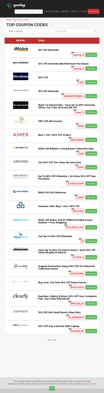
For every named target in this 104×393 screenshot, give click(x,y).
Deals (74, 11)
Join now (94, 11)
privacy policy (90, 383)
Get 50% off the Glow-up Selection (59, 162)
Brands (65, 11)
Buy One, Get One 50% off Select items (62, 282)
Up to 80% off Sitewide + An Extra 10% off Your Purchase (67, 177)
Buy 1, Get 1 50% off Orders (54, 135)
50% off (43, 77)
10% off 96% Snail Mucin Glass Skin (59, 312)
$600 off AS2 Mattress (52, 192)
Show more (52, 339)
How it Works (52, 11)
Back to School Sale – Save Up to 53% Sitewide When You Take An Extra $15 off (66, 106)
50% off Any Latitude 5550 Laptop (58, 326)
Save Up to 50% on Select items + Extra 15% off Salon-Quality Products (66, 251)
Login (84, 11)
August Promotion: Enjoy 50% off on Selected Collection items (66, 267)
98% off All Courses (50, 121)
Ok (52, 388)
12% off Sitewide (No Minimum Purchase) (63, 63)
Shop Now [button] (91, 55)
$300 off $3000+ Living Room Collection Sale (65, 148)
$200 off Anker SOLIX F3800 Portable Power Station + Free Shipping (65, 221)
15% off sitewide (48, 50)
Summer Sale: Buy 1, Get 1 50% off (58, 206)
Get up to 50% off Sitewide (55, 236)
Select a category (16, 31)
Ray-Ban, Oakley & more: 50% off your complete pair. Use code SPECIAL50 (67, 297)
